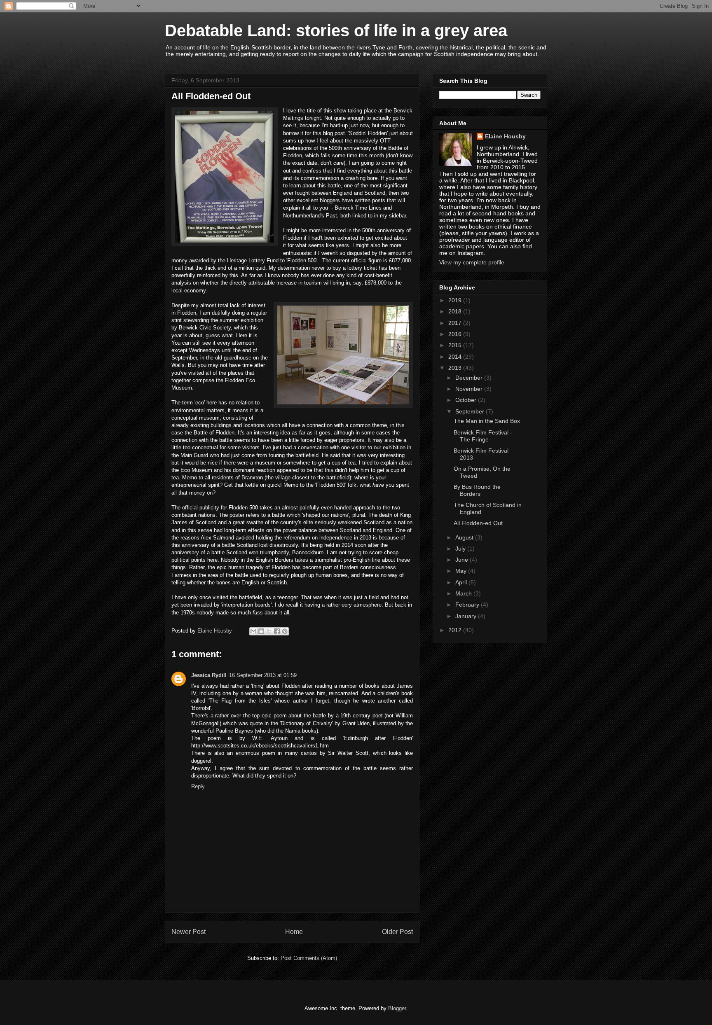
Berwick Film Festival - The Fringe (483, 436)
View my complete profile (471, 262)
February (468, 604)
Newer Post (188, 931)
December (469, 377)
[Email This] (253, 631)
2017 (455, 323)
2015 (455, 345)
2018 (455, 311)
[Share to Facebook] (277, 631)
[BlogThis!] (261, 631)
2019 (455, 300)
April (461, 582)
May (461, 570)
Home (294, 931)
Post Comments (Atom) (309, 958)
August (465, 537)
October (466, 400)
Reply (198, 786)
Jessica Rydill (209, 675)
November (469, 388)
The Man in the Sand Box (487, 421)
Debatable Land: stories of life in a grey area (336, 30)
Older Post (397, 931)
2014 (455, 356)
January (466, 616)
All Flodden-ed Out (478, 523)
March (464, 593)
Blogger (397, 1008)
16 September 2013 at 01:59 (263, 675)
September (470, 411)
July (461, 548)
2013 (455, 367)
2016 (455, 334)
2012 (455, 630)
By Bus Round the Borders (477, 490)
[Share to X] (269, 631)
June (462, 559)
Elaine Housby (505, 136)
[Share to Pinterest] (285, 631)
